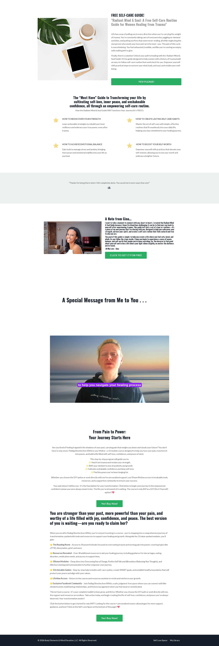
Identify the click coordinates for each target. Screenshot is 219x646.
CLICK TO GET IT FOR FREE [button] (126, 255)
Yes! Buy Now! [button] (109, 503)
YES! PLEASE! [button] (146, 81)
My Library (175, 640)
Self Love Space (160, 640)
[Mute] (166, 401)
